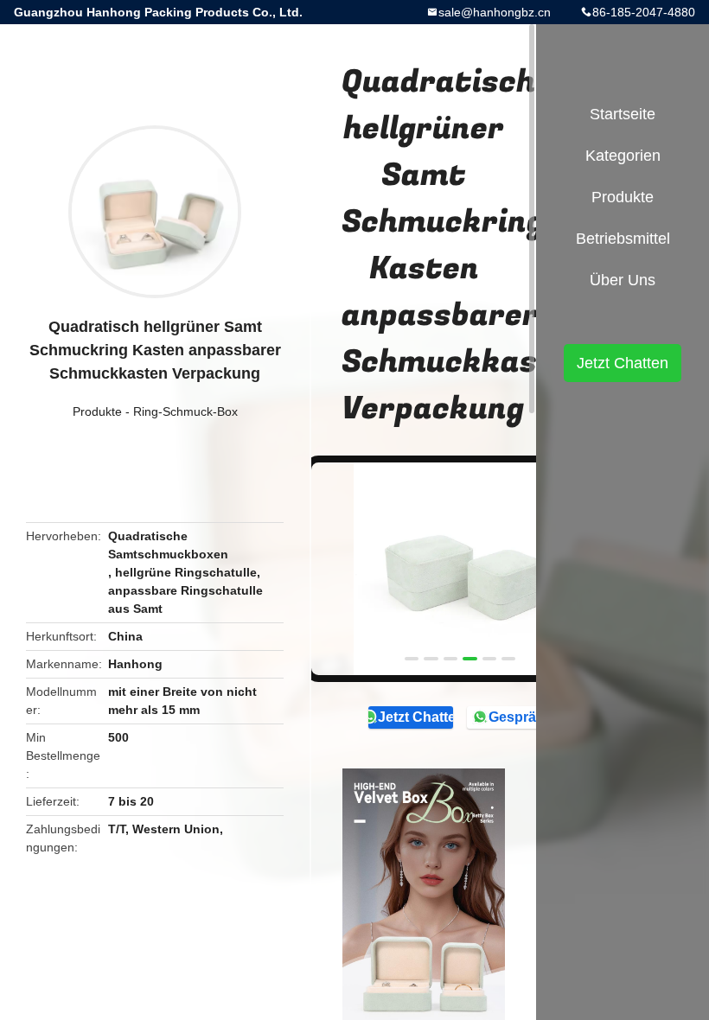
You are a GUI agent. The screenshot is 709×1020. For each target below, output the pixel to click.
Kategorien (623, 155)
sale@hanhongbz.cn (494, 12)
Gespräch (520, 717)
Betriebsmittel (623, 238)
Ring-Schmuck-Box (185, 411)
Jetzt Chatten (415, 717)
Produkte (97, 411)
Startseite (622, 114)
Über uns (622, 280)
